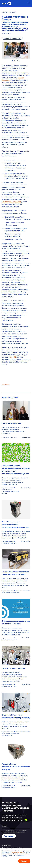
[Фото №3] (17, 60)
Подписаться (9, 836)
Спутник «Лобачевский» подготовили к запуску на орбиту (16, 716)
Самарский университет (11, 202)
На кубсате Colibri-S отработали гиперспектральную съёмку (15, 573)
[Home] (7, 3)
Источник (5, 384)
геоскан (4, 493)
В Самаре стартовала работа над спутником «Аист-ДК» (16, 622)
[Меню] (28, 3)
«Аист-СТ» (13, 357)
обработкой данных (18, 852)
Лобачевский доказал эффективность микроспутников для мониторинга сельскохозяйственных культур (15, 469)
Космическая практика (11, 423)
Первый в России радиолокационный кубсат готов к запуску (16, 766)
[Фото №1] (13, 60)
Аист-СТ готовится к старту (13, 668)
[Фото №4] (19, 60)
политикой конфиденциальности (14, 832)
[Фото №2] (15, 60)
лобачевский (6, 489)
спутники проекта (7, 487)
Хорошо (24, 861)
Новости (13, 12)
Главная (4, 12)
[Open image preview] (16, 50)
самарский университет (12, 38)
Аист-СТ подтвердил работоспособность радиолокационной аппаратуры (15, 524)
